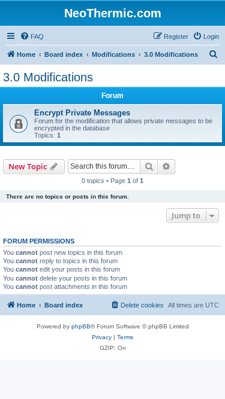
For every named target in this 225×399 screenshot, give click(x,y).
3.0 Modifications (48, 77)
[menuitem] (32, 36)
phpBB (81, 326)
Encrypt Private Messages (82, 112)
